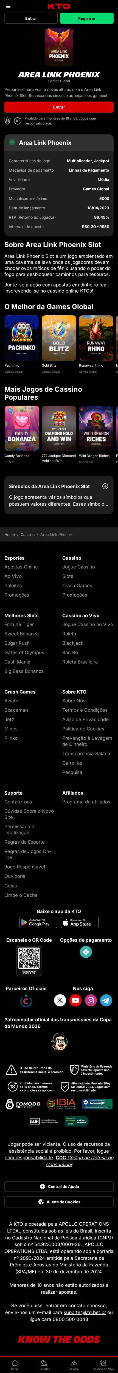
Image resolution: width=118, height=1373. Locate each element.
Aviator (12, 700)
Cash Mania (17, 662)
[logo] (59, 6)
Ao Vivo (13, 576)
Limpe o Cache (21, 895)
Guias (10, 886)
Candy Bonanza (17, 456)
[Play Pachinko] (22, 338)
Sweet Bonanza (21, 634)
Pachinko (12, 365)
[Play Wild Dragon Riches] (96, 428)
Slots (67, 576)
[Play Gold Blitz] (59, 338)
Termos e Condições (85, 710)
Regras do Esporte (24, 842)
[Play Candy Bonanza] (22, 428)
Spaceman (16, 710)
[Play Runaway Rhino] (96, 338)
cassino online (63, 291)
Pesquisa (72, 772)
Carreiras (72, 763)
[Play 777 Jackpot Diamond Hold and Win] (59, 428)
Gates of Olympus (24, 652)
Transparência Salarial (86, 753)
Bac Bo (70, 652)
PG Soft (9, 462)
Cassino (28, 534)
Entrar (31, 18)
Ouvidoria (15, 876)
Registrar (86, 18)
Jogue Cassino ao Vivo (87, 624)
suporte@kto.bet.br (85, 1312)
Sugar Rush (17, 643)
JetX (9, 719)
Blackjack (72, 643)
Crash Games (77, 585)
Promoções (16, 595)
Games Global (14, 371)
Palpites (13, 585)
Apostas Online (21, 567)
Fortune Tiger (19, 624)
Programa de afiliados (86, 802)
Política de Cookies (83, 729)
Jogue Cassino (78, 567)
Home (9, 534)
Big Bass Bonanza (24, 671)
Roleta (69, 634)
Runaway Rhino (91, 365)
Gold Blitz (49, 365)
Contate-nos (18, 802)
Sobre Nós (73, 700)
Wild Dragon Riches (94, 456)
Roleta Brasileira (80, 662)
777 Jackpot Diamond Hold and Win (59, 458)
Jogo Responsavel (24, 867)
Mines (11, 729)
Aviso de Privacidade (85, 719)
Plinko (11, 738)
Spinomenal (86, 462)
